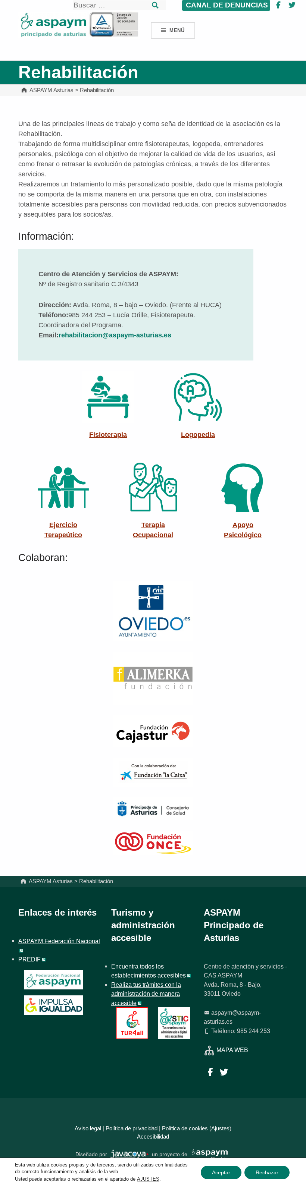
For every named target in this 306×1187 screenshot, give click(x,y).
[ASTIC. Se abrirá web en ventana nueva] (174, 1022)
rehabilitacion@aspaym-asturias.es (115, 335)
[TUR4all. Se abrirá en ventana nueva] (132, 1022)
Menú (177, 30)
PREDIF (29, 959)
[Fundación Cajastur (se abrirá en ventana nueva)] (153, 730)
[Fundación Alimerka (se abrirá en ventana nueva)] (153, 677)
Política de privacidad (131, 1128)
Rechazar (267, 1172)
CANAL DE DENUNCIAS (226, 5)
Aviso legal (88, 1128)
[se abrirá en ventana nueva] (130, 1154)
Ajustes (220, 1128)
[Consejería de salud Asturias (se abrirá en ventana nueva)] (153, 808)
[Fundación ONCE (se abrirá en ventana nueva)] (153, 842)
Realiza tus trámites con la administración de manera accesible (146, 993)
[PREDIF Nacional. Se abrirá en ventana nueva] (53, 1005)
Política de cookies (185, 1128)
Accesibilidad (153, 1137)
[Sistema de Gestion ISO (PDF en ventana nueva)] (114, 24)
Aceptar (221, 1172)
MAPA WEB (232, 1050)
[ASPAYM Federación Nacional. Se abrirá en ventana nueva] (53, 979)
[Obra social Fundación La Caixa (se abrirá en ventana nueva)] (153, 771)
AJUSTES (148, 1179)
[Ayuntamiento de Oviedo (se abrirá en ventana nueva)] (153, 610)
